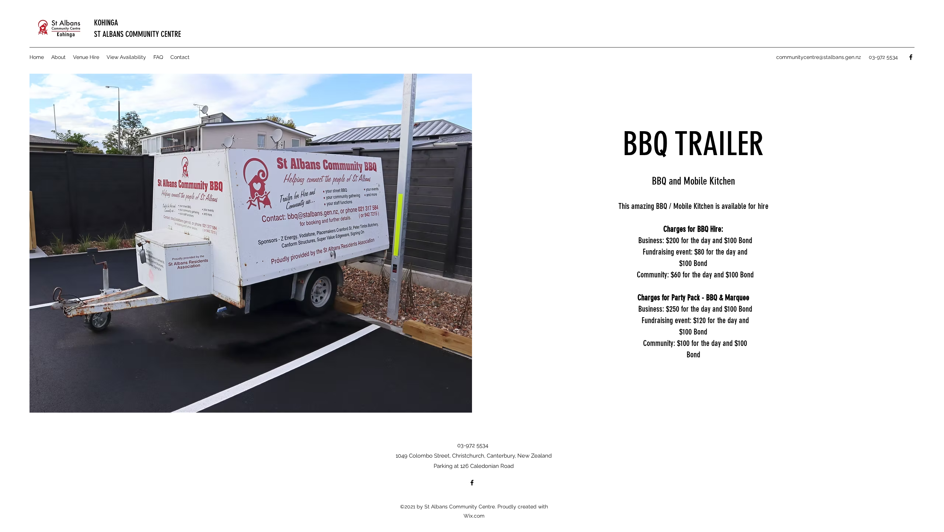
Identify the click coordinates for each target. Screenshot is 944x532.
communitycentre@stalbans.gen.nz (818, 57)
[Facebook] (910, 57)
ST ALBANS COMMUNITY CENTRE (137, 34)
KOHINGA (106, 23)
